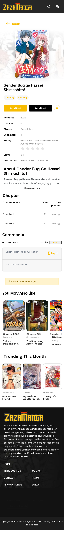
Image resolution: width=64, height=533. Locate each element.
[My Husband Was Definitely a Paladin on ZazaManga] (32, 376)
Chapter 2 (9, 214)
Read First (15, 108)
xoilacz (26, 500)
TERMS (35, 477)
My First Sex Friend (9, 398)
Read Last (40, 108)
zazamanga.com (27, 521)
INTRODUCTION (12, 470)
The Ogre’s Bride (49, 398)
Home (7, 463)
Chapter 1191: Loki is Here (57, 336)
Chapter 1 (8, 223)
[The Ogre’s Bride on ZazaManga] (52, 376)
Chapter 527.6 (11, 334)
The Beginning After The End (34, 342)
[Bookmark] (57, 108)
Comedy (9, 97)
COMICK (36, 470)
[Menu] (58, 6)
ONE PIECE (55, 344)
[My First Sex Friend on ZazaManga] (11, 376)
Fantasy (22, 97)
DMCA (35, 484)
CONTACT (9, 477)
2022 (23, 117)
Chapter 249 (33, 334)
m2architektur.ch (17, 506)
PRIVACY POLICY (13, 484)
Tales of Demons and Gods (10, 344)
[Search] (48, 6)
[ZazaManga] (17, 6)
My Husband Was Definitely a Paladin (31, 399)
